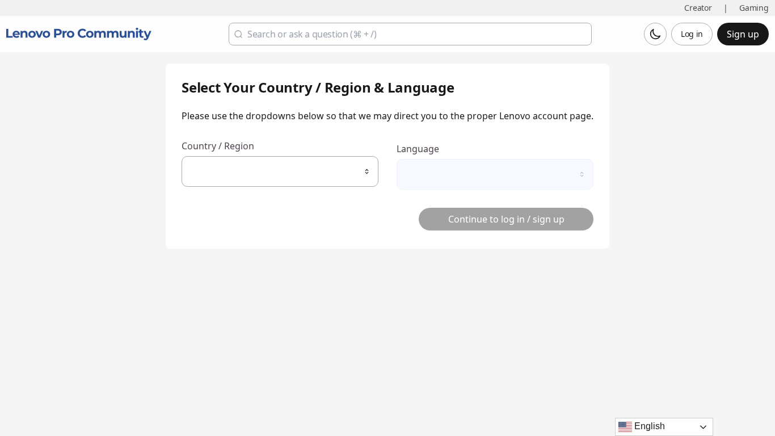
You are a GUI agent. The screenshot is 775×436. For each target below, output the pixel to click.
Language (418, 149)
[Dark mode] (655, 34)
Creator (698, 7)
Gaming (754, 7)
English (648, 426)
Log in (692, 33)
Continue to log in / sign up (506, 219)
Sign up (743, 34)
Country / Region (218, 146)
